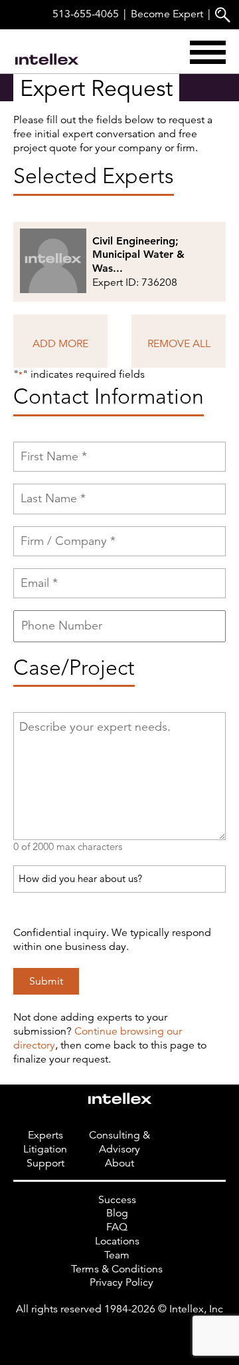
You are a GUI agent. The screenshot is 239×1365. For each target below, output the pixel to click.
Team (116, 1255)
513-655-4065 (85, 14)
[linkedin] (119, 1336)
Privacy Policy (121, 1282)
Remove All (178, 343)
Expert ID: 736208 (138, 261)
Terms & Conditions (117, 1269)
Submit (46, 981)
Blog (117, 1213)
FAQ (116, 1227)
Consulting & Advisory (119, 1142)
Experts (45, 1135)
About (119, 1163)
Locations (117, 1241)
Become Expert (167, 14)
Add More (60, 343)
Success (117, 1199)
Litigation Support (45, 1156)
